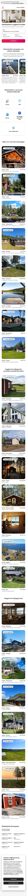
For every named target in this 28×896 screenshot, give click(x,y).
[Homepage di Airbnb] (3, 7)
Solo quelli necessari (13, 883)
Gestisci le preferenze (13, 886)
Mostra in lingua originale (17, 3)
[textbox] (7, 36)
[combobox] (13, 31)
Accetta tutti (13, 879)
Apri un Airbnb (20, 7)
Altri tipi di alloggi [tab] (6, 829)
